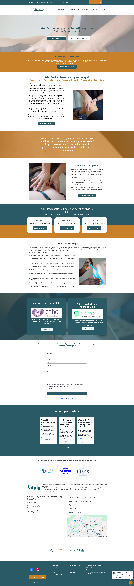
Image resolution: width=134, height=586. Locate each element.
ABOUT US (64, 10)
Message (49, 371)
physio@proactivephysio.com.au (46, 2)
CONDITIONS (71, 10)
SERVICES (78, 10)
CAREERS (97, 10)
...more (46, 436)
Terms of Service (70, 398)
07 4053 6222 (65, 2)
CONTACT (103, 10)
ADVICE (93, 10)
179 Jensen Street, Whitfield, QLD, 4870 (96, 572)
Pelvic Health (86, 10)
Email (49, 365)
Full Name (49, 353)
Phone (49, 359)
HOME (58, 10)
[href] (87, 526)
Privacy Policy (63, 398)
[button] (48, 430)
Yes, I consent (52, 388)
